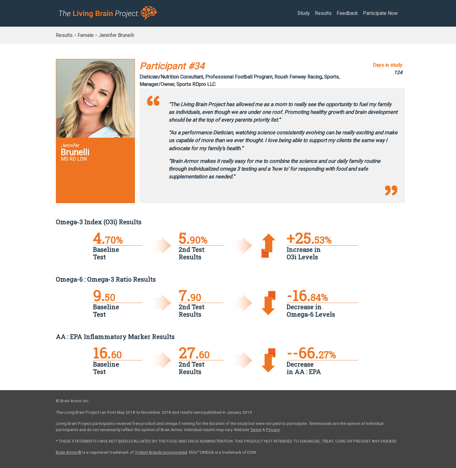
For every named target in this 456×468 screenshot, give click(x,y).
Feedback (347, 13)
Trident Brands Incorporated (161, 452)
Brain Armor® (68, 452)
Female (86, 35)
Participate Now (380, 13)
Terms (256, 429)
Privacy (273, 429)
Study (303, 13)
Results (323, 13)
